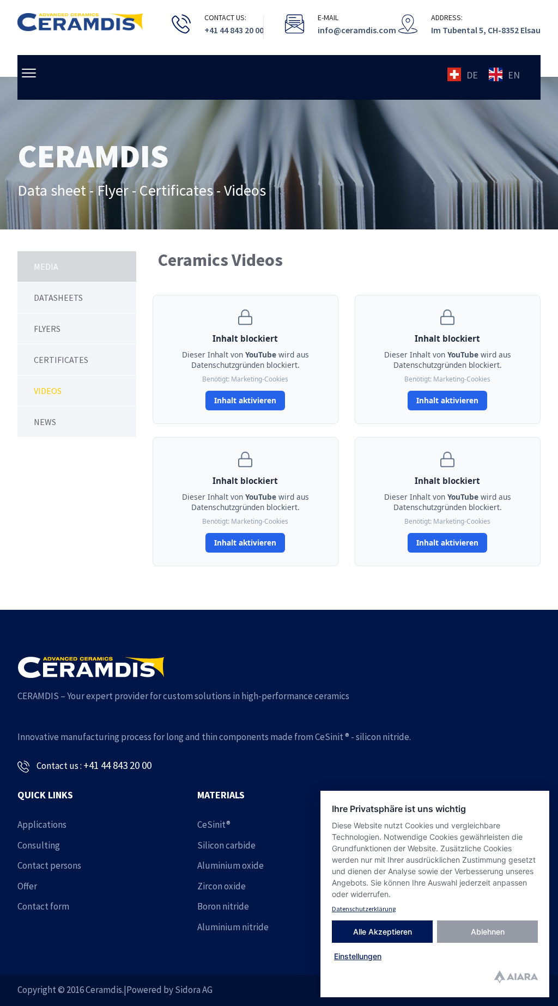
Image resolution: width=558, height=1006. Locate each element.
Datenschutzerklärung (364, 909)
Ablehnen (488, 931)
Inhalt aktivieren (245, 400)
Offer (27, 886)
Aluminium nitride (233, 927)
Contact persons (49, 865)
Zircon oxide (221, 886)
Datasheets (58, 297)
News (45, 421)
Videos (48, 390)
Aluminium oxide (230, 865)
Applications (41, 825)
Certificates (61, 359)
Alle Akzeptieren (382, 931)
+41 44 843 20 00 (117, 765)
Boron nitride (223, 906)
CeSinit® (214, 825)
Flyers (47, 328)
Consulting (38, 845)
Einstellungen (357, 956)
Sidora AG (194, 990)
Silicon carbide (226, 845)
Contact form (43, 906)
